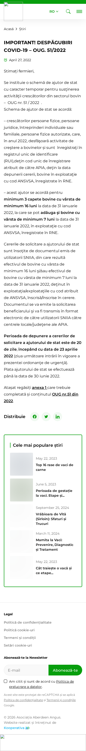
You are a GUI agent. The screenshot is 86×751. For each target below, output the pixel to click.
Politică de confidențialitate (28, 622)
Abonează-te (65, 670)
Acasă (9, 29)
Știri (22, 29)
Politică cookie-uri (19, 630)
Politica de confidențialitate (23, 700)
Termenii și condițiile (61, 700)
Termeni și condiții (20, 638)
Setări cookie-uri (18, 645)
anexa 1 (39, 387)
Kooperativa (14, 728)
